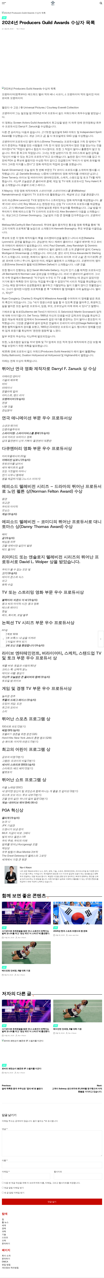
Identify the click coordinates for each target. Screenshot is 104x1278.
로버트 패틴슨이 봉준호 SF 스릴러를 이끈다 (21, 1068)
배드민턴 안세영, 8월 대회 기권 (16, 970)
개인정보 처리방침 (10, 1267)
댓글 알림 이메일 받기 (14, 1187)
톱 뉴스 (5, 1222)
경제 (4, 1228)
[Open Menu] (4, 3)
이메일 (6, 1171)
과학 (4, 1231)
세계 (4, 1225)
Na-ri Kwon (21, 29)
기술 (4, 1234)
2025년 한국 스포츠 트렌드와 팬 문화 (70, 931)
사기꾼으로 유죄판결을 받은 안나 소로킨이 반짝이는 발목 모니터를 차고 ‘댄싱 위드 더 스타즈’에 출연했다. (26, 932)
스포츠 (5, 1237)
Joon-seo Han (73, 935)
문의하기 (6, 1243)
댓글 (4, 1129)
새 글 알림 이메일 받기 (14, 1192)
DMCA (5, 1261)
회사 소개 (6, 1255)
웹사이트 (58, 1171)
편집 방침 (6, 1264)
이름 (4, 1160)
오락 (4, 17)
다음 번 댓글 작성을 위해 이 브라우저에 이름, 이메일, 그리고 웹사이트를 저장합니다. (42, 1183)
